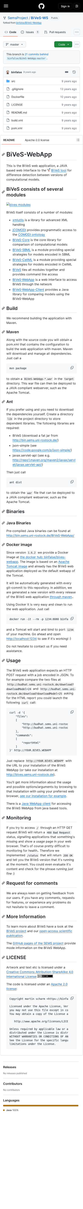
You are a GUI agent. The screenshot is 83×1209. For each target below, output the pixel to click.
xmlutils (18, 220)
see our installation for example (43, 796)
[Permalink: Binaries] (3, 511)
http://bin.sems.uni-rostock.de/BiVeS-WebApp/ (40, 535)
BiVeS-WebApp (23, 279)
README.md (19, 112)
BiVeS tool (58, 170)
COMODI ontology (31, 234)
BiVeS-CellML (22, 260)
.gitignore (17, 89)
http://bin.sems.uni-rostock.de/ (35, 440)
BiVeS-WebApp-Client (28, 289)
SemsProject (18, 18)
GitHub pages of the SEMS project (38, 943)
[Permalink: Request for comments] (3, 883)
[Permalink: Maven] (3, 332)
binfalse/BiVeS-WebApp (29, 22)
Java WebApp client (36, 803)
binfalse (16, 72)
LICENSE (17, 104)
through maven (61, 597)
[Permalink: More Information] (3, 916)
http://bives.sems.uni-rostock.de (29, 774)
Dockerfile (17, 96)
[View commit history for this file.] (74, 72)
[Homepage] (41, 6)
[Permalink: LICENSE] (3, 957)
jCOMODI (19, 230)
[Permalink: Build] (3, 308)
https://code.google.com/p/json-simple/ (42, 450)
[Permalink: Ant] (3, 401)
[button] (72, 367)
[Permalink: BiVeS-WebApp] (3, 154)
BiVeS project (16, 931)
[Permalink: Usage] (3, 660)
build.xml (17, 120)
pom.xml (16, 128)
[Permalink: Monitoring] (3, 817)
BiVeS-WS (39, 18)
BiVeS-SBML (22, 250)
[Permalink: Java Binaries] (3, 523)
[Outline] (78, 140)
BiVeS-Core (21, 240)
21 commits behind (36, 54)
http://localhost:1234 (21, 639)
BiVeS (17, 270)
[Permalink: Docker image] (3, 544)
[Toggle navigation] (6, 6)
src (13, 81)
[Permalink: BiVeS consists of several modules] (3, 192)
